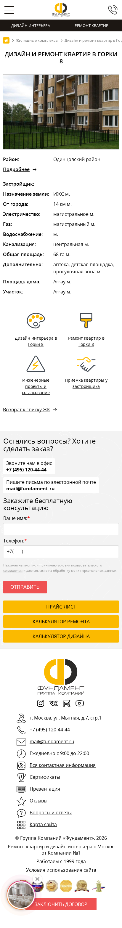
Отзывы (38, 800)
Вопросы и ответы (51, 812)
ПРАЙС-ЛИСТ (61, 606)
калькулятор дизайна (61, 636)
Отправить (25, 587)
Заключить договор (61, 904)
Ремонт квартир (91, 25)
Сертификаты (45, 777)
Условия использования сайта (61, 870)
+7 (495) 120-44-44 (26, 469)
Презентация (45, 789)
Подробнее (16, 169)
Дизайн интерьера (30, 25)
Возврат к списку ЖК (26, 409)
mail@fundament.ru (30, 488)
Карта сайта (43, 824)
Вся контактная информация (63, 765)
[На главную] (6, 40)
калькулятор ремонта (61, 621)
